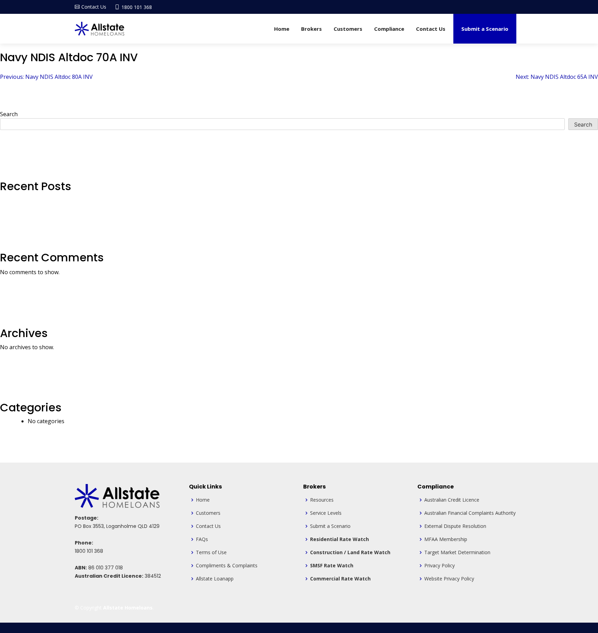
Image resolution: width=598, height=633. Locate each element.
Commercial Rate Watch (340, 578)
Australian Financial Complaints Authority (470, 513)
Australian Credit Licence (451, 499)
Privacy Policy (439, 565)
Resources (322, 499)
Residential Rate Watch (339, 539)
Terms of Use (211, 552)
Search (9, 114)
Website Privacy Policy (449, 578)
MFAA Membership (445, 539)
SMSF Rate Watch (331, 565)
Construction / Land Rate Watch (350, 552)
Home (281, 28)
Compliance (389, 28)
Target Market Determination (457, 552)
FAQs (202, 539)
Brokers (311, 28)
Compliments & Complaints (226, 565)
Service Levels (326, 513)
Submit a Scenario (484, 28)
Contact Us (430, 28)
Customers (348, 28)
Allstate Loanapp (215, 578)
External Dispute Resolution (455, 526)
